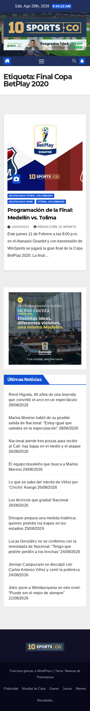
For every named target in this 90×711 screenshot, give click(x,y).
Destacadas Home (21, 201)
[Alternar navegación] (41, 61)
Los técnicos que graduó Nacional (38, 500)
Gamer (54, 688)
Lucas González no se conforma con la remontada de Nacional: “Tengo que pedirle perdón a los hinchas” (42, 546)
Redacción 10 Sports (57, 227)
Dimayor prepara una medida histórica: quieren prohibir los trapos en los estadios (42, 523)
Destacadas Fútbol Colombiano (31, 195)
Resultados (45, 700)
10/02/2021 (21, 227)
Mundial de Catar (34, 688)
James (67, 688)
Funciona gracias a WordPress (32, 671)
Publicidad (11, 688)
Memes (81, 688)
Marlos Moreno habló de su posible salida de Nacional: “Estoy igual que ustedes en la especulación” (40, 423)
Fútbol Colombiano (51, 201)
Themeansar (45, 677)
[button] (74, 61)
